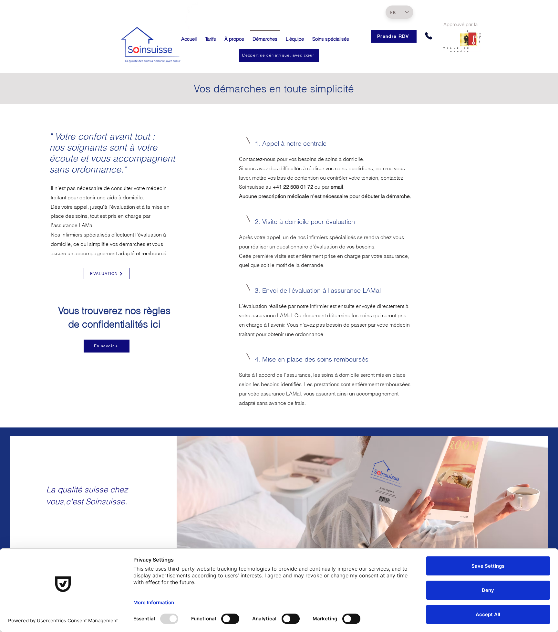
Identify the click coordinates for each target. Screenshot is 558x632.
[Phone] (428, 36)
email (337, 187)
